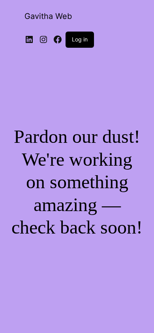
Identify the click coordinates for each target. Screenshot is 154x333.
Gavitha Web (48, 16)
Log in (80, 39)
